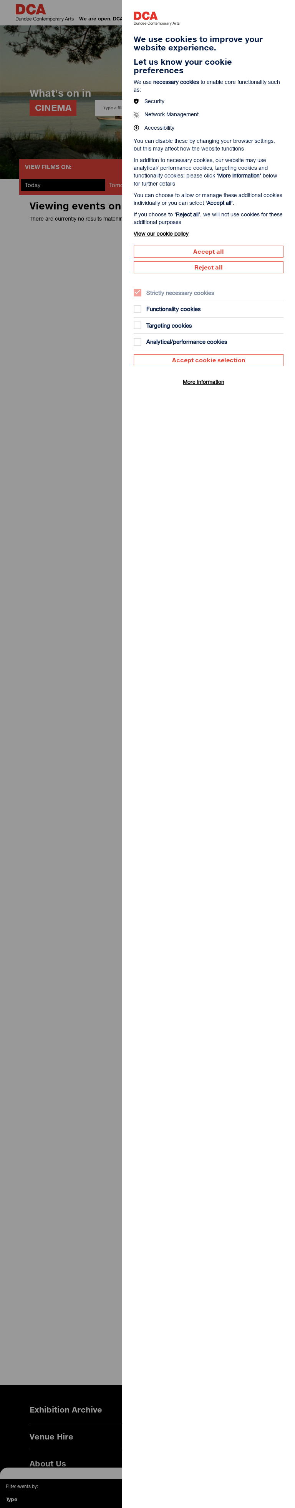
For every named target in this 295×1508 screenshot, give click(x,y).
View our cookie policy (161, 233)
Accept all (208, 251)
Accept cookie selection (208, 359)
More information (203, 381)
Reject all (208, 267)
